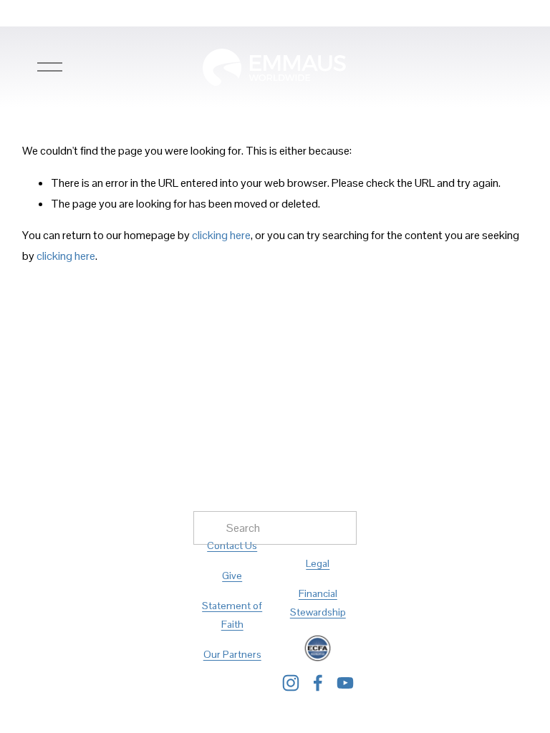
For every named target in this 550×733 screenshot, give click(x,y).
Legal (317, 563)
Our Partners (232, 654)
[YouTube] (345, 682)
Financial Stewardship (318, 602)
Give (232, 575)
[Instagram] (290, 682)
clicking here (221, 235)
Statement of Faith (232, 615)
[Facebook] (318, 682)
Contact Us (232, 545)
